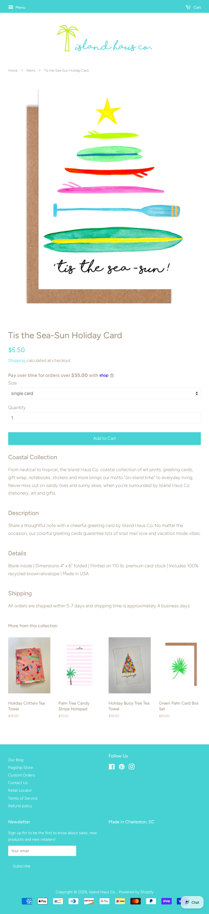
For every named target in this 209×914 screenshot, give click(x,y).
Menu (20, 7)
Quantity (17, 407)
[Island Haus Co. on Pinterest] (122, 767)
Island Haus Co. (103, 891)
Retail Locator (20, 790)
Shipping (16, 360)
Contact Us (18, 782)
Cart (197, 7)
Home (13, 70)
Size (12, 383)
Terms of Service (23, 798)
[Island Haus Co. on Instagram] (131, 767)
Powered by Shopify (136, 891)
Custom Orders (21, 775)
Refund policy (20, 805)
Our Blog (15, 759)
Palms (30, 70)
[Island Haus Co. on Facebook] (112, 767)
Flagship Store (20, 767)
